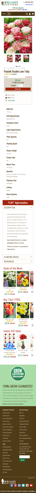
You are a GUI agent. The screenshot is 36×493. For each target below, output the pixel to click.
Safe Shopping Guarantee (25, 438)
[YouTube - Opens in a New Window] (31, 485)
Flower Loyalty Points (7, 418)
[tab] (18, 207)
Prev (8, 59)
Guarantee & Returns (24, 421)
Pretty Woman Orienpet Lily (9, 289)
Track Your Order (23, 430)
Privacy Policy (22, 433)
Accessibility (21, 416)
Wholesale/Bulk (6, 467)
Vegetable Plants (6, 455)
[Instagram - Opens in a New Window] (19, 485)
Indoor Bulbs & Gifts (7, 461)
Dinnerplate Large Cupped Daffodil (23, 320)
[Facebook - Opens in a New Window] (11, 485)
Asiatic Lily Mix (23, 288)
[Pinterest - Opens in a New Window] (15, 485)
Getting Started (6, 413)
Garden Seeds (6, 458)
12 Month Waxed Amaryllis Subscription (9, 351)
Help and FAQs (22, 427)
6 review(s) (14, 74)
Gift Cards (5, 472)
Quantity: (13, 85)
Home (5, 68)
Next (27, 59)
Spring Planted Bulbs (7, 450)
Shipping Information (24, 424)
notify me (18, 89)
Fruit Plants (5, 453)
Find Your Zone (6, 421)
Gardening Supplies (7, 433)
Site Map (21, 441)
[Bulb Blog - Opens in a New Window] (27, 485)
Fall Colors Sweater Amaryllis (23, 351)
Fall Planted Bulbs (11, 68)
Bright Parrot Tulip (9, 319)
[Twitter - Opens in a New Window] (23, 485)
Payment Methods (23, 435)
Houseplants (5, 464)
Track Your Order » (29, 4)
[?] (13, 98)
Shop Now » (25, 9)
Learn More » (32, 491)
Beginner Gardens (7, 424)
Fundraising (5, 438)
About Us (21, 413)
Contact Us (21, 418)
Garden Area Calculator (8, 427)
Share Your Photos (7, 441)
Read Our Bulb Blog (7, 430)
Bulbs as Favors (6, 435)
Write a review (11, 95)
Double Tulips (22, 68)
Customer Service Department (10, 396)
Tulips (17, 68)
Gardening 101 (6, 416)
